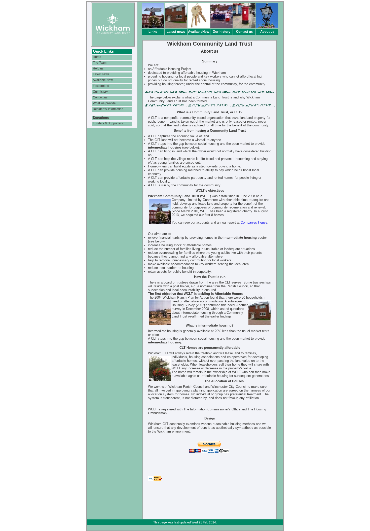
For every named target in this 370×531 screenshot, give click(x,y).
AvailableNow (198, 31)
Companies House (254, 222)
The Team (99, 62)
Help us (98, 68)
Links (153, 31)
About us (267, 31)
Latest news (176, 31)
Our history (221, 31)
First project (101, 85)
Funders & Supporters (108, 123)
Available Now (103, 80)
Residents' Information (108, 109)
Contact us (244, 31)
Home (97, 56)
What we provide (104, 103)
